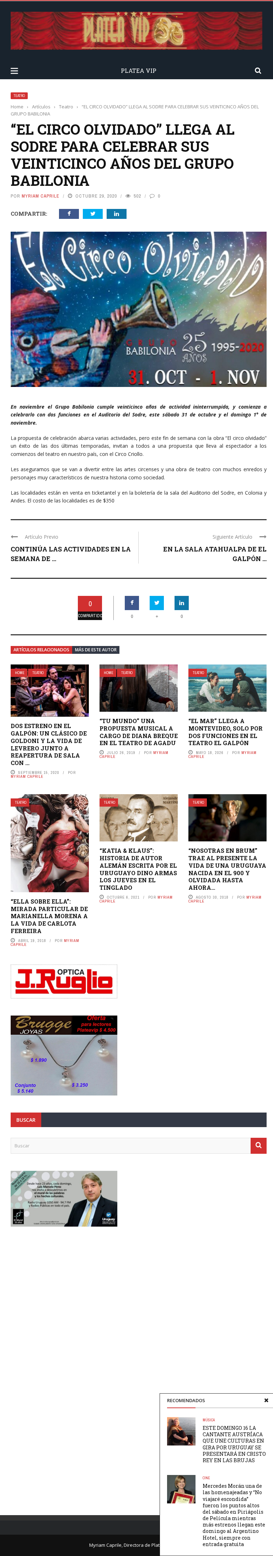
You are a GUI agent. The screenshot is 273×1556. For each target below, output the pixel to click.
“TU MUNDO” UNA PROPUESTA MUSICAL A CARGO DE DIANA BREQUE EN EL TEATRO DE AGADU (139, 732)
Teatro (19, 95)
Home (20, 673)
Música (209, 1420)
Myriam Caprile (40, 196)
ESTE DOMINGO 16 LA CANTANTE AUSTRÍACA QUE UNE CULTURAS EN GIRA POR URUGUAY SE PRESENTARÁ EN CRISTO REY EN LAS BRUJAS (234, 1444)
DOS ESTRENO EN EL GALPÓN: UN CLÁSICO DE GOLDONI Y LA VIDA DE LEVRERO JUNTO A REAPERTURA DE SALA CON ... (49, 744)
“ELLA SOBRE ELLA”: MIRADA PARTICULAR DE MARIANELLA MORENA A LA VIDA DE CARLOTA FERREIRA (49, 916)
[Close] (266, 1400)
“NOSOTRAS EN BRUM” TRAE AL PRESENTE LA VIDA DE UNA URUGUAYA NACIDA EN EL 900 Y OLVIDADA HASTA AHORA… (227, 869)
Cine (206, 1478)
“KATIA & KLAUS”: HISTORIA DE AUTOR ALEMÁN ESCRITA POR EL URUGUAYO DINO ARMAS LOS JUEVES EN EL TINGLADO (138, 869)
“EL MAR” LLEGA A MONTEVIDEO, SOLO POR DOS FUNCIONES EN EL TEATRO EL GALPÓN (225, 732)
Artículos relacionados (41, 650)
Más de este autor (96, 650)
